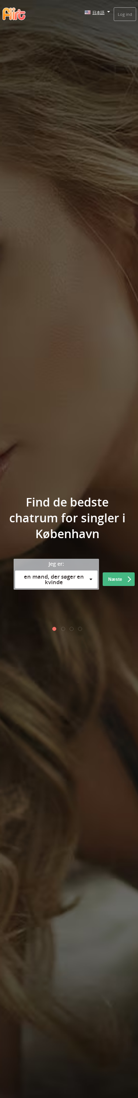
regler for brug (67, 619)
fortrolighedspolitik (69, 611)
